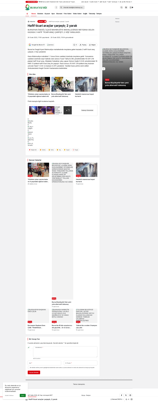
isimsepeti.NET (48, 395)
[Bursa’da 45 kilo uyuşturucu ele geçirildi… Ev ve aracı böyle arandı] (62, 320)
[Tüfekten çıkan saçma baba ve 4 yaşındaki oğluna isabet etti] (39, 87)
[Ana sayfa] (27, 13)
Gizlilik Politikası (9, 395)
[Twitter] (126, 395)
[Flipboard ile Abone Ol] (50, 44)
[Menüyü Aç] (56, 7)
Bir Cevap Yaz (34, 339)
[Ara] (121, 7)
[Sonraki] (131, 68)
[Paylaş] (131, 399)
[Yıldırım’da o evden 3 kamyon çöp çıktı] (86, 320)
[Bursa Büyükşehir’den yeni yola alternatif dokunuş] (62, 87)
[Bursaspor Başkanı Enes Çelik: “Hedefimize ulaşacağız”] (38, 320)
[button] (126, 7)
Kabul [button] (22, 395)
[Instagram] (130, 395)
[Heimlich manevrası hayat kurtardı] (86, 87)
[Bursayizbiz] (39, 7)
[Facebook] (121, 395)
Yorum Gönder (34, 372)
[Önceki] (103, 68)
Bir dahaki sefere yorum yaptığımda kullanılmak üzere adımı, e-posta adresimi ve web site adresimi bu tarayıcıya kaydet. (62, 367)
